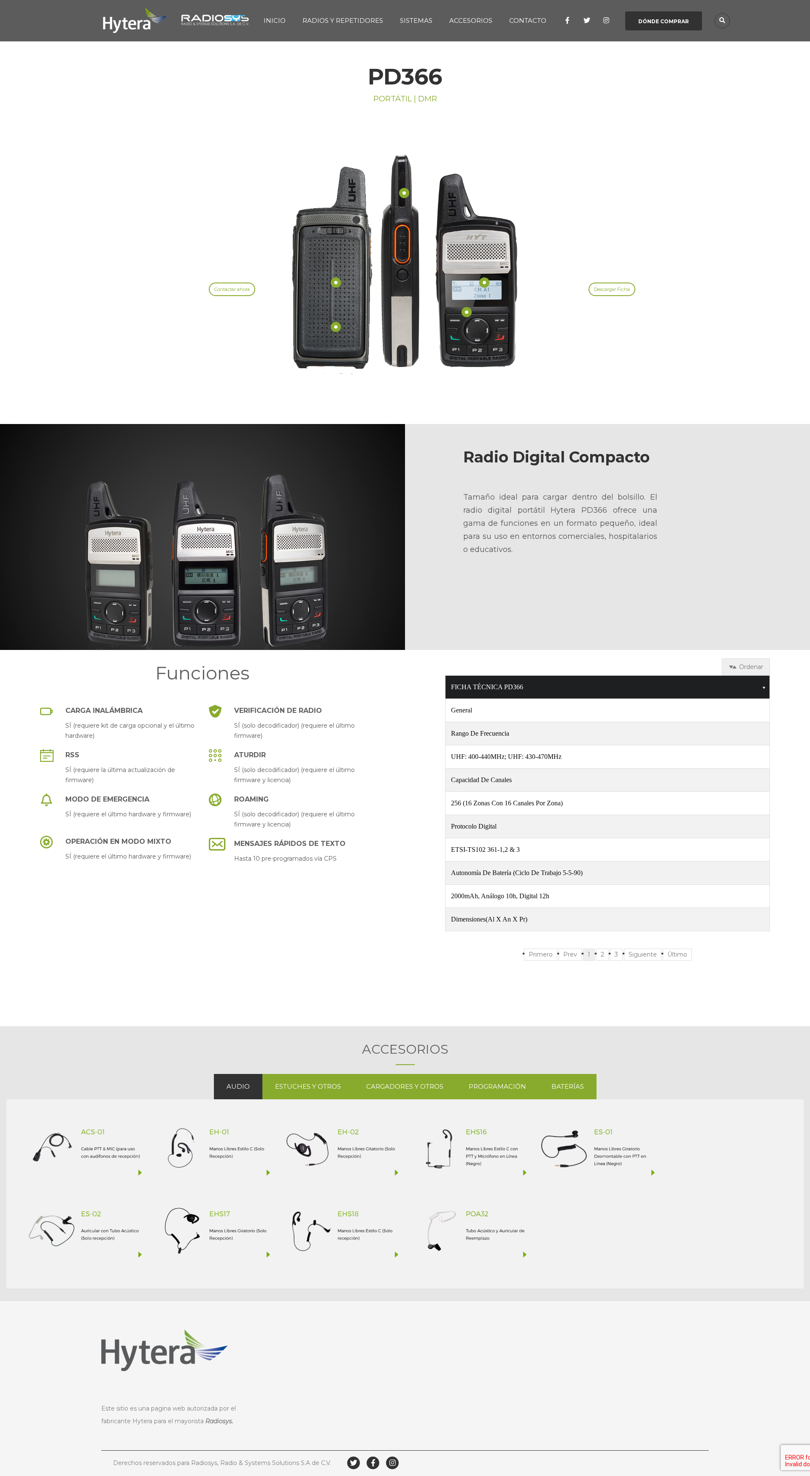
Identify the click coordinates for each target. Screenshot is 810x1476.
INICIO (275, 20)
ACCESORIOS (470, 20)
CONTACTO (527, 20)
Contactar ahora (232, 289)
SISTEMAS (416, 20)
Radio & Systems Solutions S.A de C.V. (275, 1463)
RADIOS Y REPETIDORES (342, 20)
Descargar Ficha (612, 289)
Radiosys (218, 1421)
